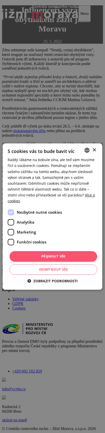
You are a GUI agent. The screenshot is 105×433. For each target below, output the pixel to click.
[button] (52, 281)
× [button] (94, 150)
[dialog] (52, 216)
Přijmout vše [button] (53, 256)
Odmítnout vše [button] (53, 269)
